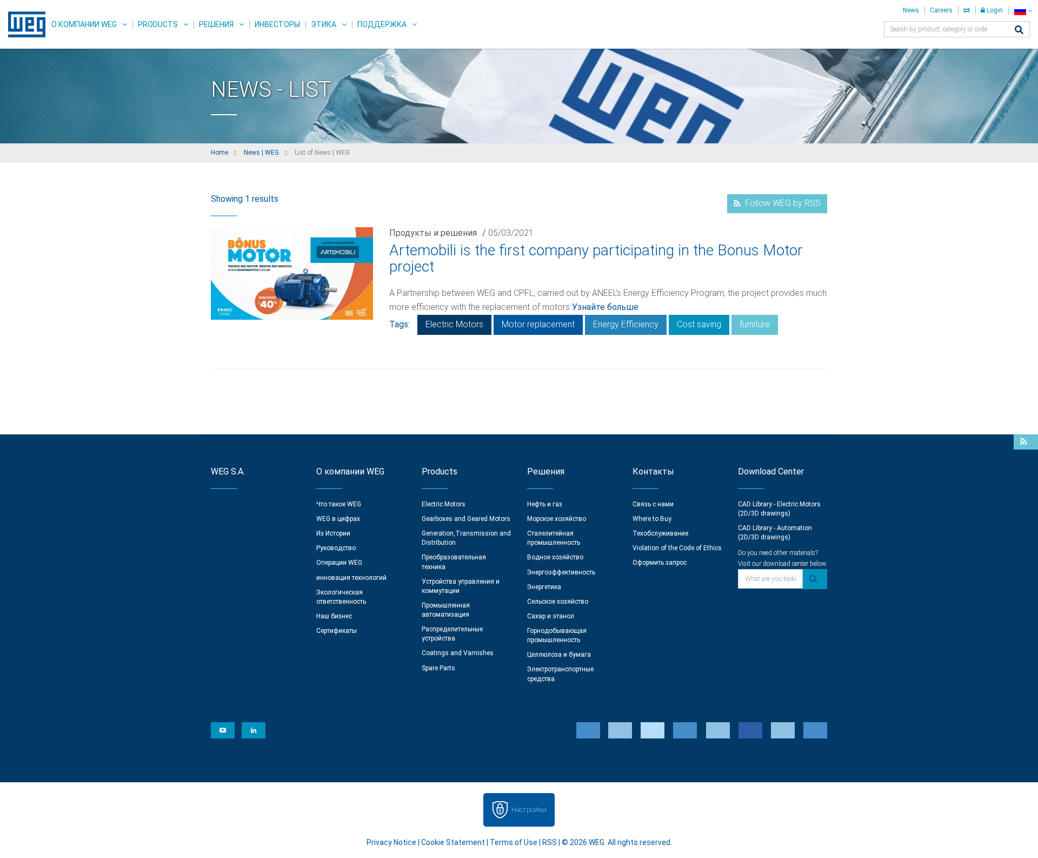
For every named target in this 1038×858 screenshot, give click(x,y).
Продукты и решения (433, 233)
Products (158, 24)
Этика (323, 24)
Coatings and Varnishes (458, 653)
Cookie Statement (453, 842)
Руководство (336, 548)
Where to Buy (652, 519)
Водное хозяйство (555, 557)
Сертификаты (336, 631)
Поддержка (382, 24)
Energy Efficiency (625, 324)
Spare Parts (438, 668)
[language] (1023, 10)
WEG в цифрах (338, 519)
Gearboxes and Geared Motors (466, 519)
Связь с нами (653, 504)
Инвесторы (277, 24)
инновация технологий (351, 578)
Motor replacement (538, 324)
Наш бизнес (334, 616)
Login (994, 10)
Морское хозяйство (556, 519)
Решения (216, 24)
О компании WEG (84, 24)
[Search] (1019, 30)
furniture (755, 324)
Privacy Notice (391, 842)
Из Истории (333, 533)
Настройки (529, 810)
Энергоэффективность (561, 572)
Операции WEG (339, 562)
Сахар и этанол (550, 616)
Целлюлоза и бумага (559, 654)
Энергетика (544, 587)
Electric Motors (454, 324)
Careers (941, 10)
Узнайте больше (605, 307)
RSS (549, 842)
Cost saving (699, 324)
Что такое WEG (338, 504)
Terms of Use (513, 842)
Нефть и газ (544, 504)
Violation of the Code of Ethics (677, 548)
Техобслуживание (660, 533)
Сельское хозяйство (557, 601)
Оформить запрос (660, 562)
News (911, 10)
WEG (23, 24)
